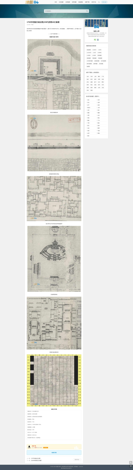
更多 (88, 135)
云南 (88, 128)
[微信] (95, 40)
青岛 (91, 84)
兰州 (103, 84)
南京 (88, 79)
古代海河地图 (90, 60)
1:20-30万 (89, 52)
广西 (88, 123)
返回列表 (77, 459)
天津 (91, 76)
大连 (103, 87)
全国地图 (67, 2)
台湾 (88, 133)
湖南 (88, 120)
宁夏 (99, 130)
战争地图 (95, 63)
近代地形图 (103, 60)
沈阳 (99, 79)
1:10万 (94, 52)
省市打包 (94, 2)
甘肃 (88, 130)
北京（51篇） (31, 24)
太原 (99, 87)
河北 (88, 102)
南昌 (95, 87)
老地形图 (89, 49)
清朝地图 (89, 58)
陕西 (99, 128)
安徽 (88, 112)
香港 (91, 90)
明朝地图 (94, 58)
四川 (88, 125)
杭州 (91, 79)
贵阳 (91, 87)
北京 (88, 76)
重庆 (99, 76)
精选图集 (80, 2)
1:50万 (99, 49)
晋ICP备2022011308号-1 (66, 468)
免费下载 (87, 2)
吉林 (99, 105)
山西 (99, 102)
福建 (99, 112)
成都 (91, 82)
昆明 (88, 87)
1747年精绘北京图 (35, 458)
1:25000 (88, 55)
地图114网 (58, 466)
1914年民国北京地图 (36, 460)
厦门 (95, 82)
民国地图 (99, 55)
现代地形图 (89, 63)
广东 (99, 120)
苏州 (99, 84)
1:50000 (99, 52)
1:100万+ (94, 49)
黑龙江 (88, 107)
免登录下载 (54, 452)
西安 (103, 82)
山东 (99, 115)
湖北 (99, 117)
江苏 (88, 110)
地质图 (88, 66)
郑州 (88, 84)
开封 (88, 90)
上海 (95, 76)
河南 (88, 117)
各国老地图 (96, 60)
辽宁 (88, 105)
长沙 (99, 82)
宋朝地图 (100, 58)
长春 (103, 79)
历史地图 (101, 63)
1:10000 (94, 55)
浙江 (99, 110)
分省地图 (61, 2)
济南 (95, 84)
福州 (95, 79)
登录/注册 (104, 2)
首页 (56, 2)
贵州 (99, 125)
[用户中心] (98, 40)
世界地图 (74, 2)
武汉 (88, 82)
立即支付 (45, 447)
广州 (103, 76)
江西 (88, 115)
